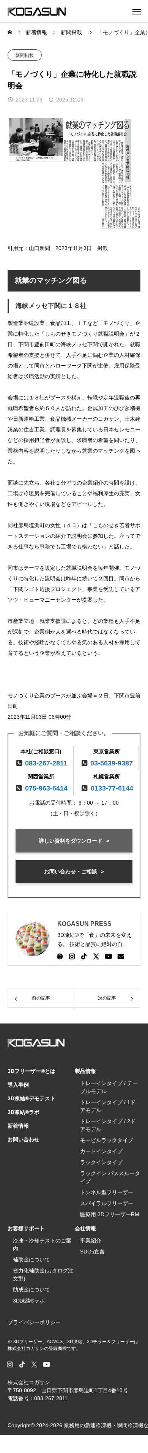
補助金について (31, 1260)
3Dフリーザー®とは (31, 1071)
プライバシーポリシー (34, 1322)
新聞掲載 (25, 55)
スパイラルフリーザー (106, 1203)
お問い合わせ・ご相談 (70, 871)
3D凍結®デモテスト (31, 1098)
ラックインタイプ (101, 1162)
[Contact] (120, 956)
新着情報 (18, 1126)
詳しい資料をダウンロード (70, 841)
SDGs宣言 (92, 1252)
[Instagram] (71, 956)
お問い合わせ (23, 1139)
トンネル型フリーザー (106, 1192)
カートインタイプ (101, 1151)
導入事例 (18, 1085)
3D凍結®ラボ (23, 1112)
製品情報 (85, 1071)
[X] (96, 956)
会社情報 (85, 1228)
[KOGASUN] (37, 11)
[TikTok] (83, 956)
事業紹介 (90, 1241)
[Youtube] (108, 956)
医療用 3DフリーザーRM (109, 1214)
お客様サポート (26, 1228)
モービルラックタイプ (106, 1140)
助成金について (31, 1290)
